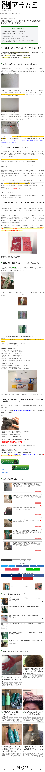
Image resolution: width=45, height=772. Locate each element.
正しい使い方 (24, 560)
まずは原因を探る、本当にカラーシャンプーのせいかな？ (14, 31)
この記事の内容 (18, 29)
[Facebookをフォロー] (33, 575)
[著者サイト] (11, 575)
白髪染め (29, 560)
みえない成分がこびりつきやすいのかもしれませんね (13, 33)
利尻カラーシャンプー (6, 469)
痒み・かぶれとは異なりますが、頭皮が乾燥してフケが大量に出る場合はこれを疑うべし (19, 40)
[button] (41, 363)
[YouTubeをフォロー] (22, 578)
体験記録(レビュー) (17, 560)
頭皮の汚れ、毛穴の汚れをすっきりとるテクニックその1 (13, 38)
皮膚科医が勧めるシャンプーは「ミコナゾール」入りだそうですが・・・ (16, 36)
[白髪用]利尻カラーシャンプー (7, 560)
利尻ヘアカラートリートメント (8, 472)
